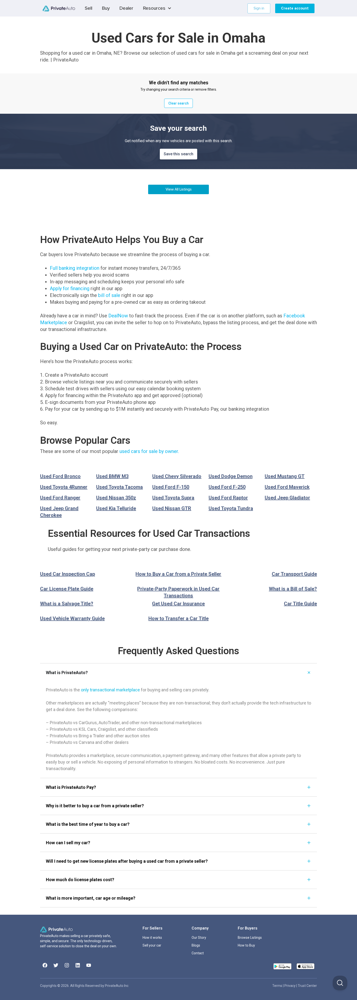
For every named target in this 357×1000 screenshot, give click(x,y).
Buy (106, 8)
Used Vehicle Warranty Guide (72, 618)
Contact (198, 953)
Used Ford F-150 (170, 487)
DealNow (118, 316)
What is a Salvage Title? (66, 604)
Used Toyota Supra (173, 498)
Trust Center (307, 986)
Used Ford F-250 (227, 487)
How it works (152, 937)
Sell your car (152, 945)
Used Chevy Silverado (176, 476)
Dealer (126, 8)
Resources (154, 8)
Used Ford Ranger (60, 498)
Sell (88, 8)
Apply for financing (69, 288)
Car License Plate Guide (66, 589)
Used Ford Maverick (287, 487)
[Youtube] (89, 965)
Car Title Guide (300, 604)
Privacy (290, 986)
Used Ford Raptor (228, 498)
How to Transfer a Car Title (178, 618)
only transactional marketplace (110, 689)
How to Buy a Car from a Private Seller (178, 574)
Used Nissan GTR (171, 508)
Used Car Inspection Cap (67, 574)
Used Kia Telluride (116, 508)
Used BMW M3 (112, 476)
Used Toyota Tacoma (119, 487)
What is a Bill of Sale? (293, 589)
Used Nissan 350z (116, 498)
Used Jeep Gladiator (287, 498)
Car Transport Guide (294, 574)
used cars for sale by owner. (149, 451)
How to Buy (246, 945)
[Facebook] (45, 965)
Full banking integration (74, 268)
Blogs (196, 945)
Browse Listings (250, 937)
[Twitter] (56, 965)
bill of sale (109, 295)
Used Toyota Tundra (231, 508)
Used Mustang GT (285, 476)
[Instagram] (67, 965)
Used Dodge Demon (231, 476)
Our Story (199, 937)
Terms (277, 986)
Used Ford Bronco (60, 476)
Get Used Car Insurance (178, 604)
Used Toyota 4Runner (63, 487)
